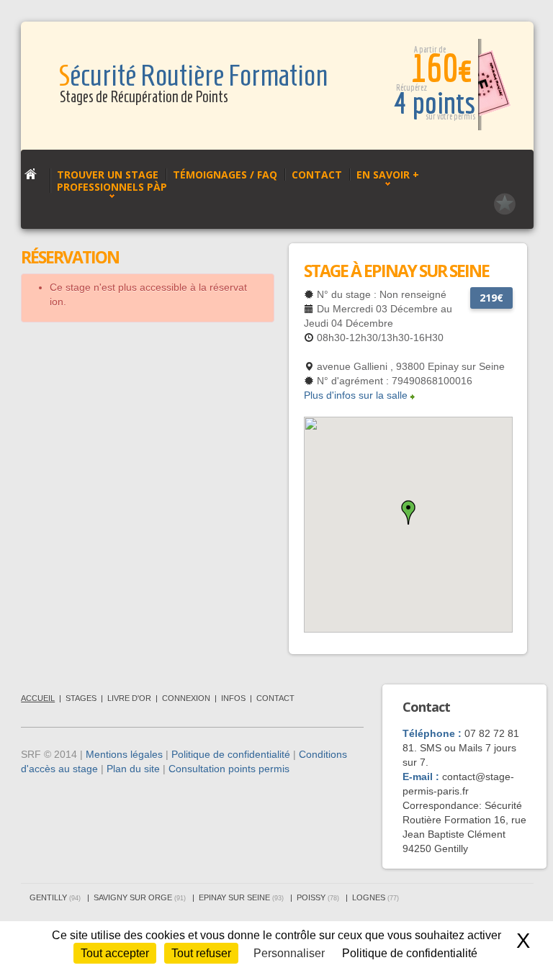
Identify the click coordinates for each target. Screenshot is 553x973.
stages (81, 698)
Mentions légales (124, 754)
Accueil (38, 698)
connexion (186, 698)
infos (233, 698)
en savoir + (387, 174)
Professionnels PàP (112, 187)
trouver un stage (107, 174)
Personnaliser (289, 953)
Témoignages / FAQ (225, 174)
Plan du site (133, 768)
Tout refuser (201, 953)
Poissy (318, 897)
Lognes (375, 897)
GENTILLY (55, 897)
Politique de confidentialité (230, 754)
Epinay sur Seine (241, 897)
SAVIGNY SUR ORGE (140, 897)
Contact (317, 174)
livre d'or (129, 698)
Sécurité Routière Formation (193, 76)
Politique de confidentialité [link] (409, 953)
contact (275, 698)
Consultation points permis (228, 768)
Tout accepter (115, 953)
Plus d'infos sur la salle (356, 395)
